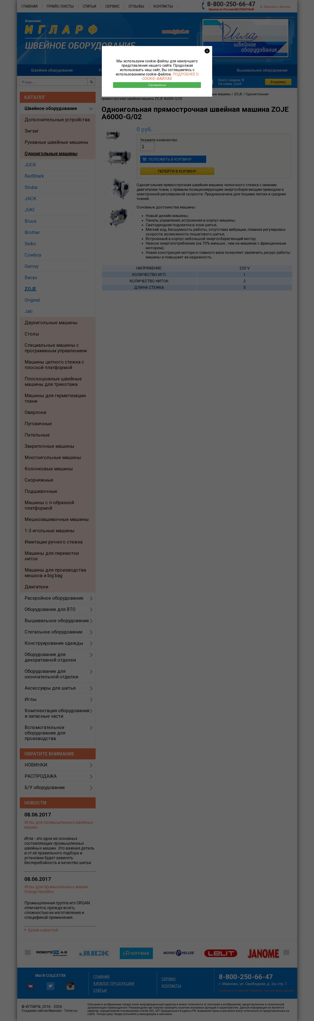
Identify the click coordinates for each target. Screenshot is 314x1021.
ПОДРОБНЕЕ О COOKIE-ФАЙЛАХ (170, 76)
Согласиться (157, 85)
